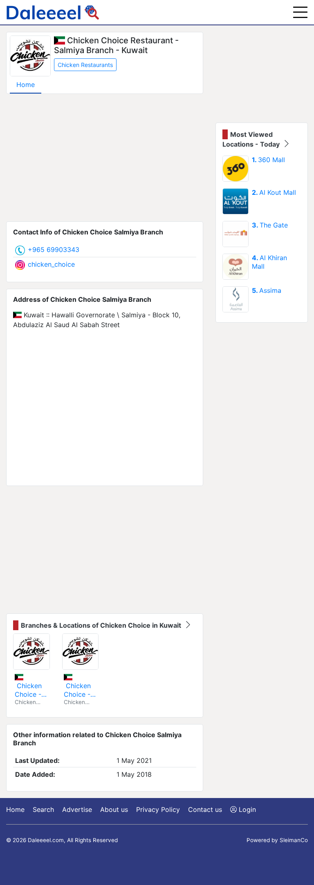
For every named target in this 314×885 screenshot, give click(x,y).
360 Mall (268, 160)
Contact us (205, 809)
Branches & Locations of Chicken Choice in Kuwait (102, 625)
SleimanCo (294, 840)
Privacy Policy (158, 809)
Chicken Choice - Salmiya (28, 690)
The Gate (270, 225)
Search (43, 809)
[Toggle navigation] (300, 12)
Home (25, 84)
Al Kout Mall (274, 192)
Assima (266, 290)
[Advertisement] (104, 157)
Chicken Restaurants (85, 64)
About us (114, 809)
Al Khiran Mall (269, 262)
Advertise (77, 809)
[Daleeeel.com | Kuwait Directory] (52, 12)
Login (246, 809)
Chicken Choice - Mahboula (79, 690)
